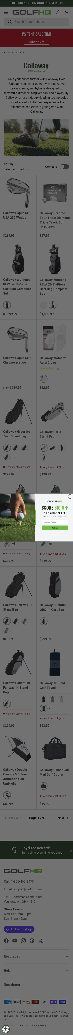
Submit (54, 528)
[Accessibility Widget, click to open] (6, 1029)
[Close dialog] (70, 497)
